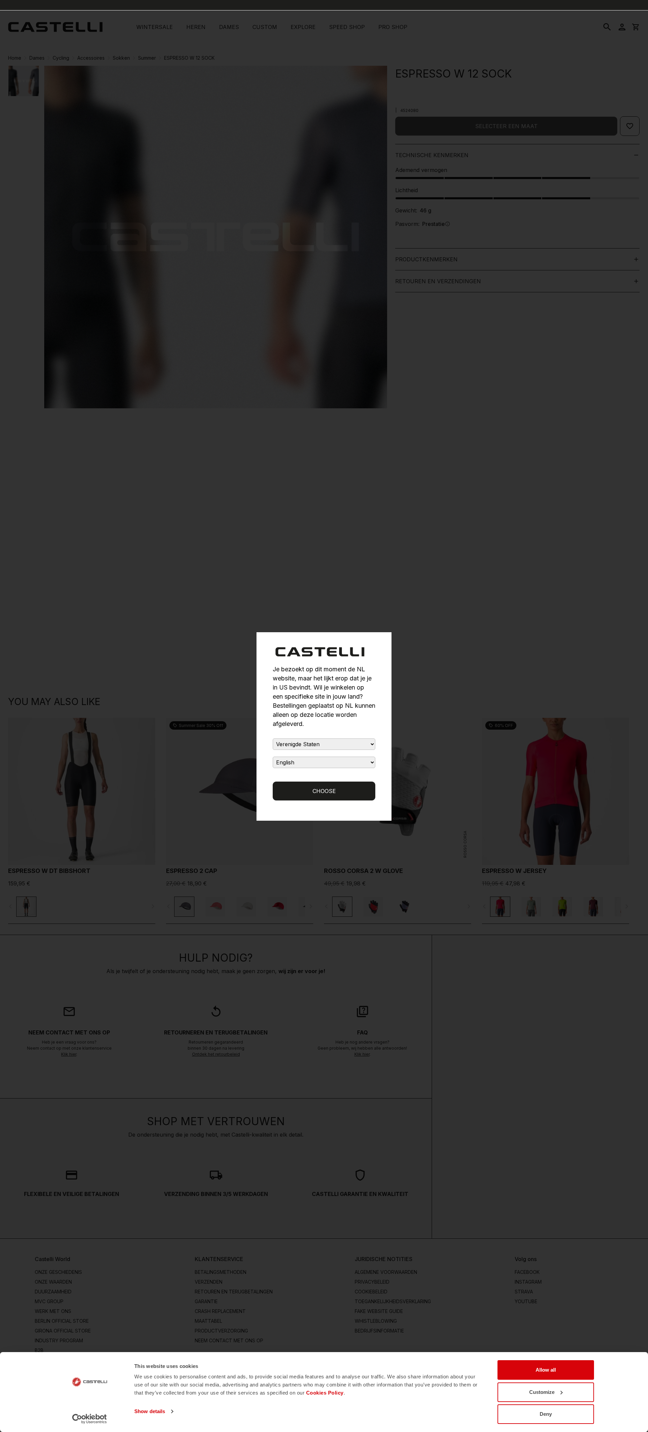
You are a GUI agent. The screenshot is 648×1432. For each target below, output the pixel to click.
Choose (324, 791)
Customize (542, 1392)
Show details (149, 1411)
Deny (546, 1414)
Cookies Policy (325, 1393)
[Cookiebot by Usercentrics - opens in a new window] (89, 1419)
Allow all (546, 1370)
